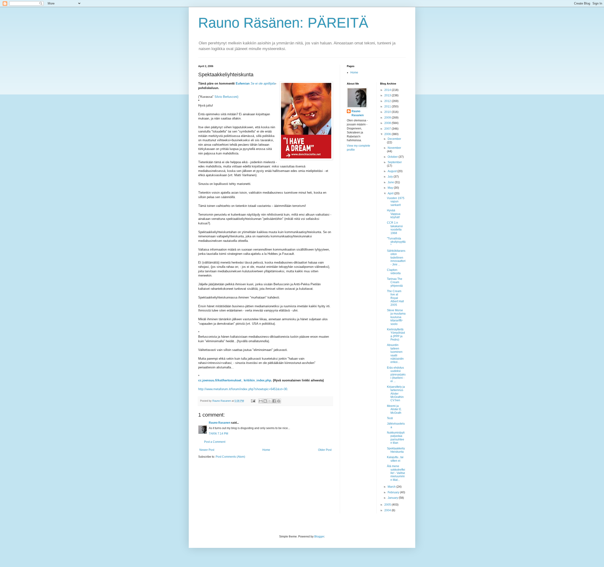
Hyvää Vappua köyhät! (393, 214)
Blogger (319, 536)
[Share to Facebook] (274, 401)
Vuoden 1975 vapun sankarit (395, 201)
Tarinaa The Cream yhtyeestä (395, 282)
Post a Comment (214, 441)
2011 (388, 106)
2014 (388, 90)
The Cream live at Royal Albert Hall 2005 (395, 298)
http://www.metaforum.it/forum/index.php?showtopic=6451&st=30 (242, 389)
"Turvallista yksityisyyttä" (396, 242)
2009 (388, 117)
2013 (388, 95)
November (394, 147)
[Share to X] (269, 401)
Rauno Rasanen (219, 422)
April (391, 193)
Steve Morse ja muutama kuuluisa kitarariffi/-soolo (396, 317)
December (394, 139)
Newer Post (206, 450)
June (391, 182)
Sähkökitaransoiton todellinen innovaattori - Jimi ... (396, 257)
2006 (388, 134)
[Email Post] (253, 400)
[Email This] (260, 401)
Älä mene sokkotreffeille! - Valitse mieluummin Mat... (396, 473)
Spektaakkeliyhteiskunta (396, 450)
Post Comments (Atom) (230, 456)
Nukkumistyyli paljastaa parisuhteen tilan (396, 437)
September (395, 162)
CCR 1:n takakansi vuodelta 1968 (395, 227)
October (393, 156)
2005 (388, 504)
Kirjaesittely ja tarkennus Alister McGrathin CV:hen (396, 393)
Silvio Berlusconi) (226, 96)
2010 (388, 112)
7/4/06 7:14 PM (218, 433)
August (392, 171)
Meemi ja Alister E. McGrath (394, 409)
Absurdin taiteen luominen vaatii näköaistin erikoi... (395, 353)
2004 (388, 510)
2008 (388, 123)
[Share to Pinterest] (278, 401)
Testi (390, 418)
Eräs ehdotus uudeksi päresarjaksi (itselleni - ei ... (396, 374)
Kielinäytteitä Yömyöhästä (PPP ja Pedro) (396, 334)
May (391, 187)
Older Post (324, 450)
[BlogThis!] (265, 401)
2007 (388, 128)
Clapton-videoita (394, 271)
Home (266, 450)
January (393, 497)
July (391, 176)
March (392, 486)
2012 (388, 101)
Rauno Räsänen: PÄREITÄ (283, 23)
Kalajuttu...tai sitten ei (395, 459)
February (394, 492)
